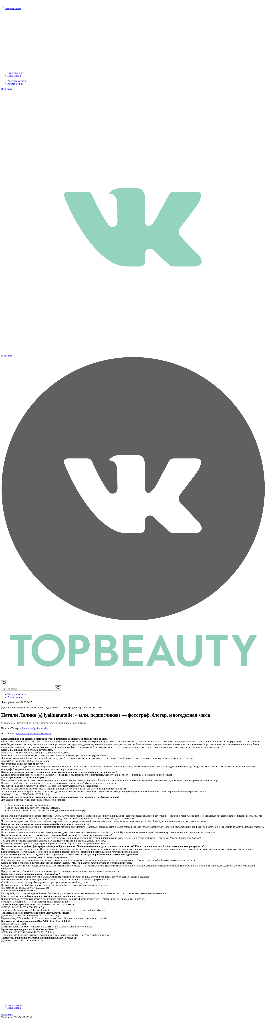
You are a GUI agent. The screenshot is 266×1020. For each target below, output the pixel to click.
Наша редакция (15, 73)
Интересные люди (16, 81)
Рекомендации (15, 83)
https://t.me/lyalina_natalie (35, 728)
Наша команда (14, 1005)
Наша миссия (14, 75)
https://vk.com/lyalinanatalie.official (33, 733)
